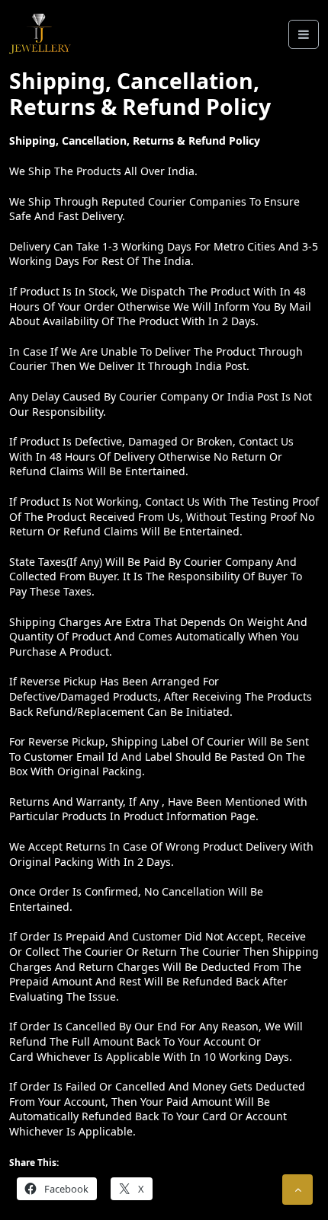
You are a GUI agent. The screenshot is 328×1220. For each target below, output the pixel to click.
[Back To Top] (297, 1189)
